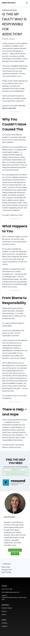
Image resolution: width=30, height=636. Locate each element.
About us (4, 611)
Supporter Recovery (9, 10)
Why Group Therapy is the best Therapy (7, 568)
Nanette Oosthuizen (9, 39)
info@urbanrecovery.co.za (12, 592)
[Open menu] (26, 2)
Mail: (3, 592)
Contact (4, 614)
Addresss (4, 595)
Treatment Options (7, 608)
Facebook (4, 623)
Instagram (4, 626)
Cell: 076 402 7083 (7, 589)
